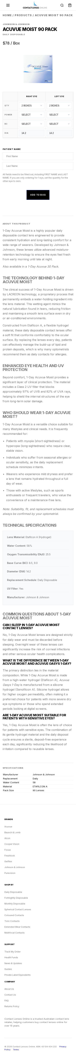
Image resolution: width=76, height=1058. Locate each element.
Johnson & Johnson (14, 867)
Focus (7, 850)
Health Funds (11, 957)
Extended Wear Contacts (17, 927)
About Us (9, 989)
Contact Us (10, 994)
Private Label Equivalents (17, 975)
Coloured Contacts (14, 915)
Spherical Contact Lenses (17, 909)
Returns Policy (11, 1006)
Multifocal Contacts (14, 932)
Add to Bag (38, 195)
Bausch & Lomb (12, 832)
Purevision (9, 873)
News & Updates (13, 963)
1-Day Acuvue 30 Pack (43, 266)
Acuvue (8, 826)
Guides (8, 969)
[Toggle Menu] (7, 5)
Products (23, 15)
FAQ (6, 1000)
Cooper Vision (11, 844)
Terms (16, 1049)
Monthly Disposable (14, 903)
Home (7, 15)
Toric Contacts (12, 921)
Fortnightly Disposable (16, 898)
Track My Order (12, 951)
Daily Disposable (13, 892)
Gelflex (8, 861)
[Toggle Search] (62, 5)
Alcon (7, 838)
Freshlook (9, 855)
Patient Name (12, 149)
